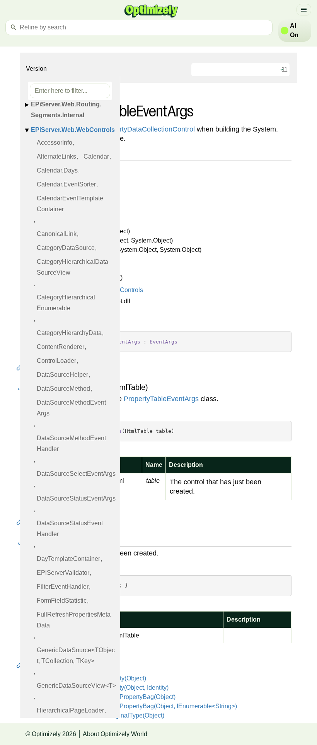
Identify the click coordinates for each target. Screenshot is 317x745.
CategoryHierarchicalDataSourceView (72, 267)
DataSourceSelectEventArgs (76, 473)
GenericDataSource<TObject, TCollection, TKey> (76, 655)
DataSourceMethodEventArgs (71, 408)
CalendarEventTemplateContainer (70, 203)
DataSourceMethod (63, 388)
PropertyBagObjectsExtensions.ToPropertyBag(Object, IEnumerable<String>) (131, 706)
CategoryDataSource (66, 247)
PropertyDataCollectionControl (148, 129)
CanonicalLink (57, 234)
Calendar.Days (57, 170)
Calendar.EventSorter (66, 184)
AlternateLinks (56, 156)
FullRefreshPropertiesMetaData (74, 620)
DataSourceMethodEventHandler (71, 443)
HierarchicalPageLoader (70, 710)
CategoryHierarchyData (69, 333)
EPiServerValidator (63, 572)
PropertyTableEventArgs (161, 399)
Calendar (96, 156)
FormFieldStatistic (62, 600)
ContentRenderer (60, 346)
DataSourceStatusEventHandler (70, 528)
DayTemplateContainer (68, 558)
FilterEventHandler (63, 586)
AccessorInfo (54, 142)
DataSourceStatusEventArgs (76, 498)
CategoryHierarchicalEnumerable (66, 302)
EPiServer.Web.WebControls (73, 129)
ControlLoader (56, 360)
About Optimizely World (115, 734)
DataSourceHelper (62, 374)
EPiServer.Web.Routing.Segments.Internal (66, 109)
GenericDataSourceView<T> (76, 685)
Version (36, 68)
